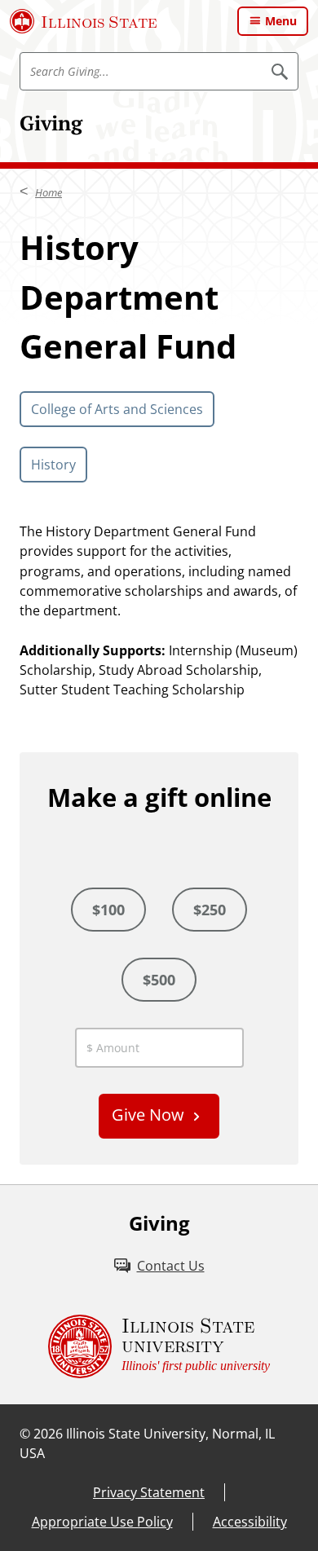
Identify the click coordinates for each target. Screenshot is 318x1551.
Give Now (148, 1115)
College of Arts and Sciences (117, 409)
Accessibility (250, 1522)
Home (48, 192)
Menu (281, 21)
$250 (209, 909)
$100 (108, 909)
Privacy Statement (149, 1492)
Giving (51, 122)
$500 (159, 979)
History (53, 465)
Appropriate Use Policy (102, 1522)
